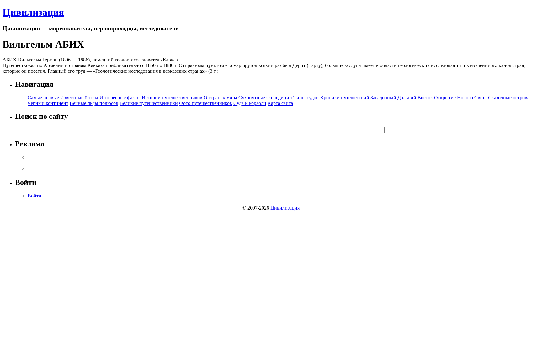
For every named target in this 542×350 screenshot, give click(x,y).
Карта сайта (280, 103)
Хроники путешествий (344, 97)
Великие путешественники (149, 103)
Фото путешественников (205, 103)
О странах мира (220, 97)
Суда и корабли (249, 103)
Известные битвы (79, 97)
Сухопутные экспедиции (265, 97)
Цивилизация (33, 12)
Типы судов (306, 97)
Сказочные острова (508, 97)
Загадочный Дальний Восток (401, 97)
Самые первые (43, 97)
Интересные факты (120, 97)
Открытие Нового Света (460, 97)
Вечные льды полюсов (94, 103)
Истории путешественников (172, 97)
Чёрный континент (48, 103)
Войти (34, 195)
